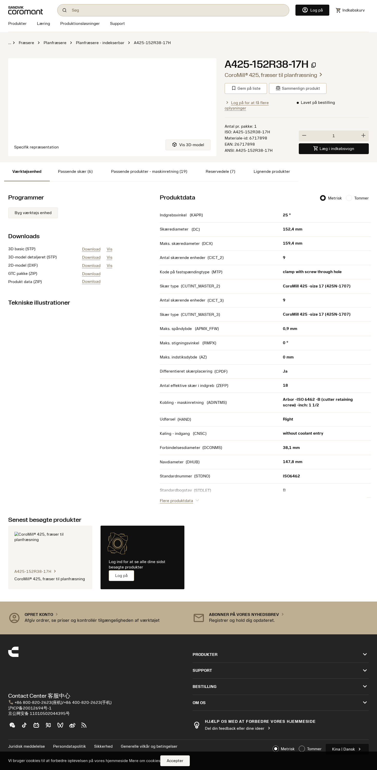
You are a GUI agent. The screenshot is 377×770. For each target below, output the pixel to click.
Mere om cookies (144, 760)
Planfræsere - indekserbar (100, 42)
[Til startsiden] (29, 10)
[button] (96, 618)
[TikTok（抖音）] (26, 727)
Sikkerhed (103, 746)
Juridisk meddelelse (26, 746)
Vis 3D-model (188, 144)
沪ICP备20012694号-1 (30, 708)
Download (91, 249)
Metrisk (335, 198)
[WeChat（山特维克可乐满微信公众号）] (14, 727)
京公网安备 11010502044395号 (39, 713)
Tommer (361, 198)
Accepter (175, 760)
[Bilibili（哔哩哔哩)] (38, 727)
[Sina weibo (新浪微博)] (74, 727)
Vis (109, 249)
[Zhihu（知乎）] (50, 727)
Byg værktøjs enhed (33, 212)
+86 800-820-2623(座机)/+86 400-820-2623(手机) (60, 702)
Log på (121, 575)
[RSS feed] (86, 727)
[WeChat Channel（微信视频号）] (62, 727)
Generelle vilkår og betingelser (149, 746)
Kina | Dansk (347, 749)
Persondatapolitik (69, 746)
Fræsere (26, 42)
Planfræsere (55, 42)
